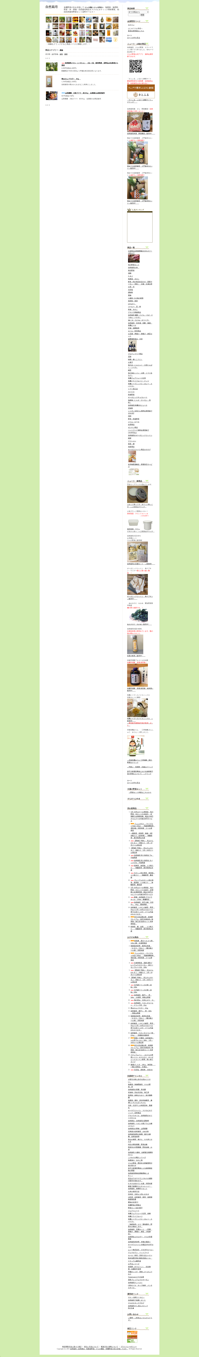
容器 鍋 (131, 444)
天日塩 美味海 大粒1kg (143, 1070)
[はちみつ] (68, 39)
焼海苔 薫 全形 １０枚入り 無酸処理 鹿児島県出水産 (142, 929)
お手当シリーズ (133, 1264)
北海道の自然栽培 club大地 (138, 1131)
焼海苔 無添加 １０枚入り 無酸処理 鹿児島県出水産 (142, 868)
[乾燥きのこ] (82, 26)
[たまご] (95, 33)
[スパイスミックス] (140, 708)
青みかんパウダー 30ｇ (71, 79)
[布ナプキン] (140, 584)
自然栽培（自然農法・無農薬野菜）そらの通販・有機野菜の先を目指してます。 (99, 1349)
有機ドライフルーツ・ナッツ (138, 381)
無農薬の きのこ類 (135, 1160)
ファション (132, 441)
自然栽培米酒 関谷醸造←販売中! (141, 133)
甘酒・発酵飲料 (133, 328)
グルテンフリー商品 (135, 354)
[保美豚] (62, 26)
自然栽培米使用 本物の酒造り (139, 1242)
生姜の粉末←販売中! (136, 656)
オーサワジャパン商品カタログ (139, 449)
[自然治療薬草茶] (102, 33)
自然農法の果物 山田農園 (137, 1128)
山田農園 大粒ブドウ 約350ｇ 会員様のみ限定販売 (85, 93)
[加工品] (55, 26)
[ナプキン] (95, 39)
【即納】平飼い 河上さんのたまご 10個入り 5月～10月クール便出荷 (142, 843)
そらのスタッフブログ (136, 1303)
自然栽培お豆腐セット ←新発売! (141, 564)
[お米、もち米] (82, 19)
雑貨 (129, 438)
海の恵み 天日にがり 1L (144, 1000)
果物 (61, 50)
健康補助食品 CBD (135, 339)
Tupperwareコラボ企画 (136, 1277)
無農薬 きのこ (133, 279)
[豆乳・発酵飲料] (48, 26)
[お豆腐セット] (115, 33)
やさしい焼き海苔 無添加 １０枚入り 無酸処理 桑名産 (143, 875)
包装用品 (131, 447)
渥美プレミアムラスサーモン (138, 1280)
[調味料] (55, 33)
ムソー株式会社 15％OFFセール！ (141, 1250)
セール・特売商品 (134, 331)
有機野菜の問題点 (134, 1205)
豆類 (129, 356)
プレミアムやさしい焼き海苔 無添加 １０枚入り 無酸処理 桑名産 (142, 882)
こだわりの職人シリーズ (137, 1157)
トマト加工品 (133, 389)
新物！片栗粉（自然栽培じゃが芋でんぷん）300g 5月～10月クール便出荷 (142, 1040)
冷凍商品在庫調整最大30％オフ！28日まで (140, 252)
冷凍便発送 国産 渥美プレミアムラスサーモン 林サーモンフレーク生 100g (142, 965)
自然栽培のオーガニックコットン (140, 435)
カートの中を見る (133, 38)
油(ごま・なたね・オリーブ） (139, 320)
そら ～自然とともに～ (136, 1297)
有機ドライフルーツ (135, 1216)
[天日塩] (48, 33)
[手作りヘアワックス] (140, 494)
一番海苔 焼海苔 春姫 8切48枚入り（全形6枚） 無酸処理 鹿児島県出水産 (141, 835)
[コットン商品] (102, 39)
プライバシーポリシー (129, 1347)
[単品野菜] (62, 19)
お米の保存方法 (133, 1191)
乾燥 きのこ (133, 309)
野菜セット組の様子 (135, 1208)
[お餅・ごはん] (82, 33)
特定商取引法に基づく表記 (72, 1347)
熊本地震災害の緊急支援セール (140, 1258)
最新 (66, 54)
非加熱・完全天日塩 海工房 (138, 1092)
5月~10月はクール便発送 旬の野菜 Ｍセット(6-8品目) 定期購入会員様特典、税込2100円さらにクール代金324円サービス (142, 816)
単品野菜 (131, 270)
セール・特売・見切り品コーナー (140, 1255)
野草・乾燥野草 (133, 419)
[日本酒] (95, 26)
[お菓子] (108, 33)
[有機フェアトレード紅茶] (62, 33)
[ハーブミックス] (108, 26)
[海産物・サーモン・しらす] (55, 39)
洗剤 (129, 416)
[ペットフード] (88, 39)
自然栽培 (51, 7)
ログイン (131, 25)
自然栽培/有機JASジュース (137, 405)
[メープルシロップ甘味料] (102, 19)
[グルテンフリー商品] (115, 39)
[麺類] (108, 19)
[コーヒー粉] (62, 39)
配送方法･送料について (109, 1347)
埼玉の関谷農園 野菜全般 (137, 1144)
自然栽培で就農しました (137, 1300)
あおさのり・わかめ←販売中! (139, 624)
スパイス (131, 392)
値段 (61, 54)
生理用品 (131, 424)
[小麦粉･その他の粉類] (95, 19)
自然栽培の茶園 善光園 (137, 1089)
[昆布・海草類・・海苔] (102, 26)
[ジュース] (75, 39)
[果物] (75, 19)
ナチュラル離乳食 (134, 1261)
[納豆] (48, 39)
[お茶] (88, 33)
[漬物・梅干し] (75, 33)
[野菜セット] (48, 19)
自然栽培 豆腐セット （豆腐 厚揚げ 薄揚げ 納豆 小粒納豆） (140, 1232)
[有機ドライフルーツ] (115, 26)
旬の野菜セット (133, 265)
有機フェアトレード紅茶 (137, 378)
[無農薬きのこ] (55, 19)
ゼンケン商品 (133, 427)
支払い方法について (91, 1347)
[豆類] (68, 26)
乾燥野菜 (131, 394)
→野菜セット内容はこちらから (140, 792)
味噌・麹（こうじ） (135, 359)
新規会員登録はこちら (136, 31)
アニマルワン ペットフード (138, 1252)
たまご (130, 276)
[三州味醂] (140, 746)
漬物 (129, 273)
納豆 (129, 370)
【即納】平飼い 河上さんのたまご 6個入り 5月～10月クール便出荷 (142, 850)
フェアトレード (133, 1211)
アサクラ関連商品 (134, 312)
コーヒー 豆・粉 (134, 306)
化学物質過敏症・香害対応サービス (140, 466)
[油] (82, 39)
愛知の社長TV (133, 1202)
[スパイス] (115, 19)
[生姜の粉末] (140, 644)
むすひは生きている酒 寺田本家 (140, 1183)
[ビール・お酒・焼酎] (88, 26)
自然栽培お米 (133, 267)
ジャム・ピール (133, 422)
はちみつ (132, 304)
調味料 (130, 292)
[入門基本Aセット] (140, 153)
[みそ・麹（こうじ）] (68, 33)
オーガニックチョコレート (137, 397)
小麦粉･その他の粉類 (135, 298)
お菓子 (130, 362)
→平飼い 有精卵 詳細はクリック (140, 767)
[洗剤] (108, 39)
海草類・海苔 (133, 301)
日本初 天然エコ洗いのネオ (138, 1194)
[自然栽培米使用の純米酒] (140, 122)
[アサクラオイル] (75, 26)
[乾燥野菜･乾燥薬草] (68, 19)
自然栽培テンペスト (135, 1282)
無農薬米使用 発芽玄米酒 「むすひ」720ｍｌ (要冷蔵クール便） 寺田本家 (142, 948)
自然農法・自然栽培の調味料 (138, 1121)
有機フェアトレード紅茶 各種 (139, 1213)
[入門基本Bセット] (140, 187)
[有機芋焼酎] (140, 675)
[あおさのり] (140, 616)
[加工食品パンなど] (88, 19)
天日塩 (130, 290)
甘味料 (130, 408)
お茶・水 (131, 287)
